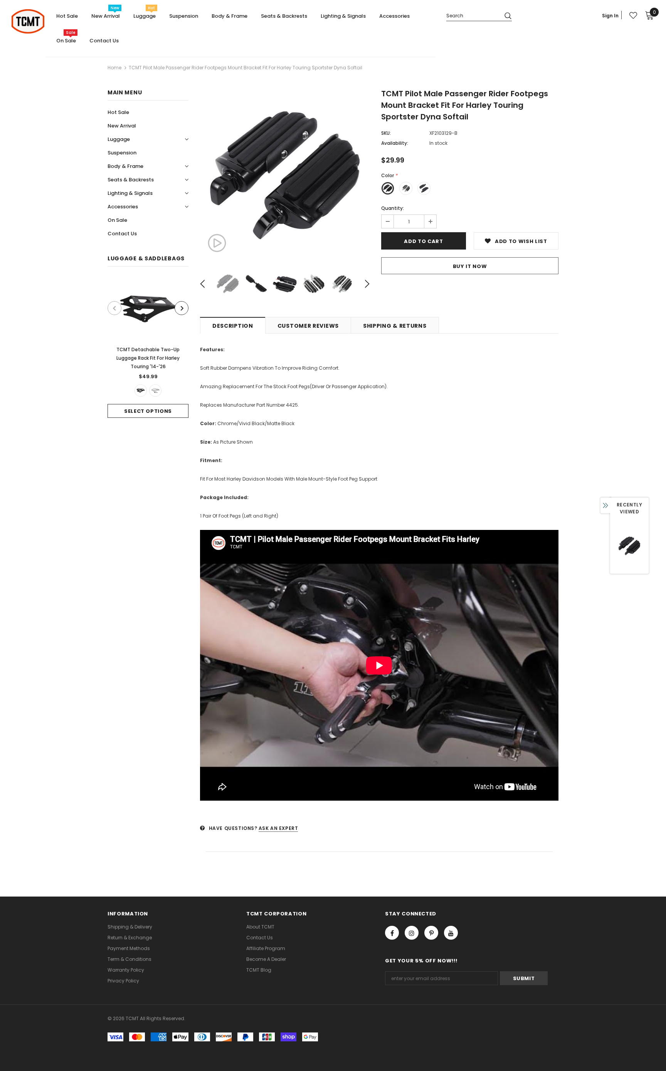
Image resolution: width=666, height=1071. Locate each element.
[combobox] (472, 15)
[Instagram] (412, 933)
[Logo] (28, 21)
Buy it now (470, 266)
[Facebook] (392, 933)
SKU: (386, 133)
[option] (148, 348)
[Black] (140, 390)
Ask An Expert (278, 828)
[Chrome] (155, 390)
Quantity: (392, 208)
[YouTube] (451, 933)
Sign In (610, 15)
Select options (148, 411)
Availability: (394, 143)
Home (114, 67)
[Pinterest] (431, 933)
